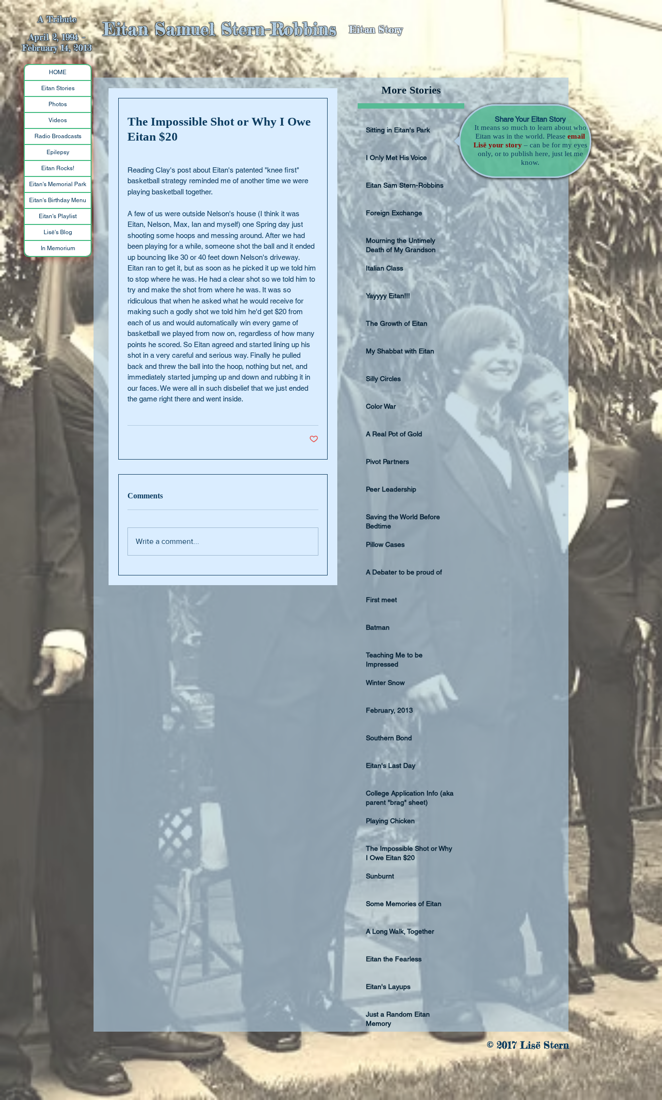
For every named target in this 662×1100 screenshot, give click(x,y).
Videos (57, 120)
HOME (57, 72)
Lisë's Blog (58, 232)
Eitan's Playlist (58, 216)
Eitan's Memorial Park (57, 184)
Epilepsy (58, 152)
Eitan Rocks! (57, 168)
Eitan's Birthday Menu (57, 200)
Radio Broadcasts (57, 136)
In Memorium (58, 248)
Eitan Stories (58, 88)
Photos (57, 104)
